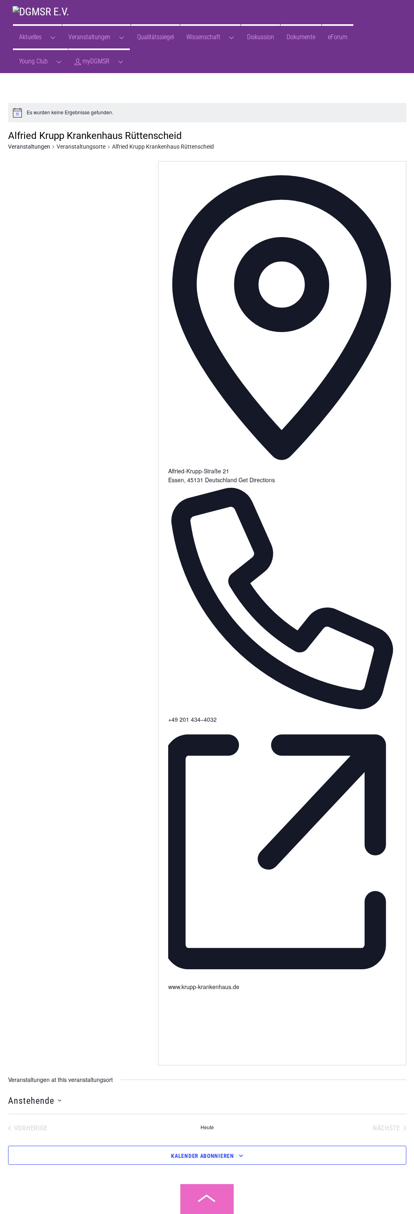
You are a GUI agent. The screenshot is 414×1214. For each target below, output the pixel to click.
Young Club (33, 61)
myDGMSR (95, 61)
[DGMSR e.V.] (41, 11)
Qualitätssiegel (155, 37)
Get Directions (257, 480)
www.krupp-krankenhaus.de (203, 987)
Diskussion (260, 37)
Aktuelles (30, 37)
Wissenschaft (203, 37)
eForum (337, 37)
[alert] (70, 112)
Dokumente (301, 37)
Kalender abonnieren (202, 1156)
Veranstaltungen (89, 37)
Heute (207, 1127)
